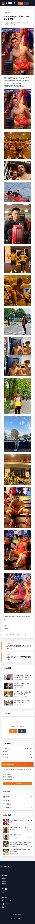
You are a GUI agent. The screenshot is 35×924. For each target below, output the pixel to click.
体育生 (6, 629)
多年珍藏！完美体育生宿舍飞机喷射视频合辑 (21, 821)
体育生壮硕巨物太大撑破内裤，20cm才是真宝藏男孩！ (20, 850)
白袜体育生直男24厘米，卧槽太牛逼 (20, 827)
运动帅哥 (3, 881)
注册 (26, 3)
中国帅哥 (7, 12)
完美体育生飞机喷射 (15, 835)
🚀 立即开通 (17, 783)
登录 (20, 3)
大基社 (7, 23)
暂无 (2, 892)
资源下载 (3, 884)
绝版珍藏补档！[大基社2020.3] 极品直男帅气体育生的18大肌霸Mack (20, 843)
